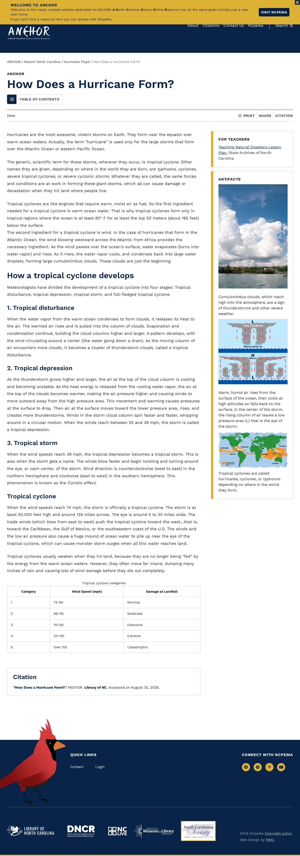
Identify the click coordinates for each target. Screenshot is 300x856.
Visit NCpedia (274, 12)
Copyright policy (278, 833)
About (193, 25)
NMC (270, 840)
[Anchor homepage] (29, 32)
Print (249, 116)
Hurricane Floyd (77, 62)
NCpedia (255, 25)
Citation (284, 116)
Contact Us (233, 25)
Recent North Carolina (42, 62)
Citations (211, 25)
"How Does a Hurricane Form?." (40, 687)
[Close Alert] (297, 2)
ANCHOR (14, 62)
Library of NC (95, 687)
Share (265, 116)
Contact (76, 767)
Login (100, 767)
